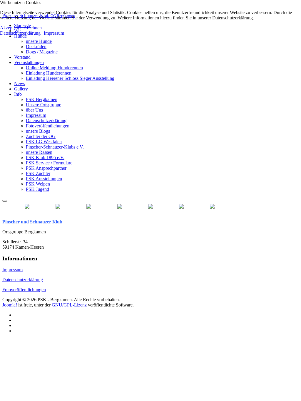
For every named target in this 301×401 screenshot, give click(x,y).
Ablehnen (33, 27)
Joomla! (9, 304)
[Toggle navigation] (4, 201)
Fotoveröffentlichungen (24, 289)
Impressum (12, 269)
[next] (230, 206)
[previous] (32, 206)
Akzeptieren (11, 27)
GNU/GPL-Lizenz (69, 304)
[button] (20, 35)
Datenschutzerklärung (22, 279)
